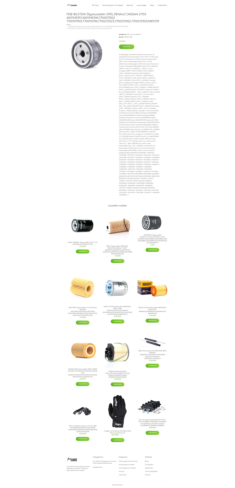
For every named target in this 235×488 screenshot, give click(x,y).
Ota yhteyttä (149, 464)
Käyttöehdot (149, 468)
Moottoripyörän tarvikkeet (112, 5)
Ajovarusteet (141, 5)
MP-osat (95, 5)
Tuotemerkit (162, 5)
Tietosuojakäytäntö (151, 471)
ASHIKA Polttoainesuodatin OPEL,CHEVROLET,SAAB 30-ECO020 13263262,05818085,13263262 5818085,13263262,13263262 (117, 374)
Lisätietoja (127, 47)
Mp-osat (130, 34)
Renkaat (129, 5)
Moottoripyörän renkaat (126, 464)
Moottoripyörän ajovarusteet (128, 461)
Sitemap (147, 475)
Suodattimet (137, 34)
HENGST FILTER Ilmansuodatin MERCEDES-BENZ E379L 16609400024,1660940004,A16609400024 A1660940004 (152, 310)
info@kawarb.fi (97, 467)
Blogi (152, 5)
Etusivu (69, 24)
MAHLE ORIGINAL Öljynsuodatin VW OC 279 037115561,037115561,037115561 (82, 243)
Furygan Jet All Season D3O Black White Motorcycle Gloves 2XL (117, 432)
